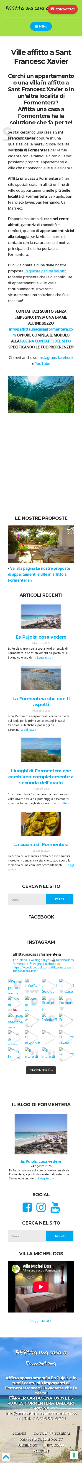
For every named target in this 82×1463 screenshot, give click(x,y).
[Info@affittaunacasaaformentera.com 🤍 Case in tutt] (66, 986)
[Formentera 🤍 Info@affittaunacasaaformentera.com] (66, 1003)
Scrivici (18, 1433)
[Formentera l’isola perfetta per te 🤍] (66, 1037)
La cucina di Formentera (41, 844)
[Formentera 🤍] (66, 1020)
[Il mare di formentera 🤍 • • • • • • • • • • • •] (49, 1054)
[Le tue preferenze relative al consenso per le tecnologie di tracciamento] (74, 1455)
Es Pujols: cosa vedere (41, 637)
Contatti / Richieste (51, 1433)
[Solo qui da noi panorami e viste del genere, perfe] (32, 1003)
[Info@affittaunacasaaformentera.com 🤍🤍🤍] (32, 986)
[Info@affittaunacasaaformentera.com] (49, 1020)
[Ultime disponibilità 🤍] (32, 1037)
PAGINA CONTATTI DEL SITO (45, 341)
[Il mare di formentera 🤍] (32, 1054)
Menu (42, 26)
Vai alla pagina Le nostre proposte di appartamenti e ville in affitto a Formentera (39, 574)
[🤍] (49, 1037)
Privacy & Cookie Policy (41, 1439)
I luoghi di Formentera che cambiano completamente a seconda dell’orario (41, 776)
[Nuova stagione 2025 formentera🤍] (15, 1020)
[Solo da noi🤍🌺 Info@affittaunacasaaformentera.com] (15, 1003)
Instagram (47, 357)
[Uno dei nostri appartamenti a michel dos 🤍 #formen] (15, 1037)
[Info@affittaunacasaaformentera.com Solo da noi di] (49, 986)
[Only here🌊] (15, 1054)
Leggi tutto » (45, 657)
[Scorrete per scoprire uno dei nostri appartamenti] (49, 1003)
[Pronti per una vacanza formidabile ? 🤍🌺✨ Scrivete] (15, 986)
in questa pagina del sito (45, 270)
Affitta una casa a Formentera (41, 8)
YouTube (42, 363)
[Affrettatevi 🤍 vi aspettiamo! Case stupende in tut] (32, 1020)
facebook (65, 357)
